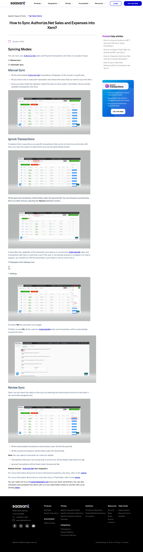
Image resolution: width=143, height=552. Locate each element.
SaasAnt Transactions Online (70, 510)
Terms (111, 542)
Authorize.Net (30, 55)
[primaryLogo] (21, 506)
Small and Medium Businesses (96, 513)
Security (110, 519)
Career (110, 516)
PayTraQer (47, 510)
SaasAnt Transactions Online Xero (72, 513)
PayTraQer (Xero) (35, 16)
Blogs (110, 513)
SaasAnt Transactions (51, 513)
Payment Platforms (67, 532)
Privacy (117, 542)
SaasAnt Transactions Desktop (71, 516)
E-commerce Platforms (68, 535)
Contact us (111, 522)
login (115, 3)
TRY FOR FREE (133, 3)
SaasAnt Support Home (17, 16)
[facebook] (15, 526)
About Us (111, 510)
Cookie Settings (101, 542)
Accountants (90, 516)
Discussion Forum (124, 513)
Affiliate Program (49, 523)
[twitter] (21, 526)
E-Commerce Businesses (94, 510)
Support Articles (124, 510)
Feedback (122, 516)
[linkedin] (27, 526)
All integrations (66, 529)
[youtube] (33, 526)
